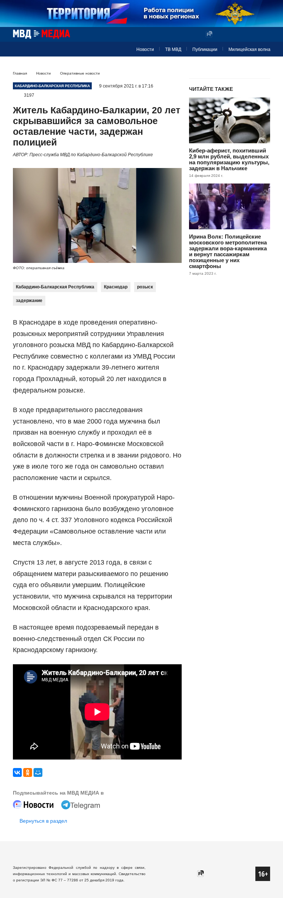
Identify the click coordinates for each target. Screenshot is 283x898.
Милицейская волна (249, 49)
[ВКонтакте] (17, 772)
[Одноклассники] (27, 772)
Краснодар (115, 286)
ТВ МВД (173, 49)
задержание (29, 300)
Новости (145, 49)
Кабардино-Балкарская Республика (55, 286)
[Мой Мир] (38, 772)
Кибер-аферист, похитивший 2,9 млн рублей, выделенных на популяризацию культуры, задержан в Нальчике (229, 159)
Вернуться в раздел (43, 821)
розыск (145, 286)
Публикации (204, 49)
